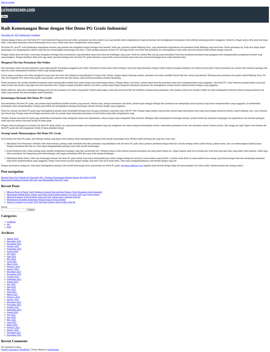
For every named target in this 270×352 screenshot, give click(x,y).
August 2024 (12, 251)
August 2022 (12, 312)
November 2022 (14, 304)
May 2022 (11, 320)
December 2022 (14, 302)
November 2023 (14, 274)
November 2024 (14, 244)
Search (4, 207)
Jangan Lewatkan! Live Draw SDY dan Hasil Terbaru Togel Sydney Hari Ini (41, 202)
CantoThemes (53, 349)
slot (8, 224)
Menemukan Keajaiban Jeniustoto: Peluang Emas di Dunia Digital (36, 199)
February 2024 (13, 266)
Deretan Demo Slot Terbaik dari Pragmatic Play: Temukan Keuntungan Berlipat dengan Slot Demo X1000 (48, 177)
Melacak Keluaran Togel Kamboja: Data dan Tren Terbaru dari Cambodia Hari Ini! (43, 197)
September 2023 (14, 279)
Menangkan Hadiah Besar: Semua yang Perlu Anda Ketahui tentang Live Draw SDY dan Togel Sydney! (53, 194)
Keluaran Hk (12, 21)
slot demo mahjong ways (132, 165)
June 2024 (11, 256)
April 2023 (11, 292)
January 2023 (13, 299)
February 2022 (13, 327)
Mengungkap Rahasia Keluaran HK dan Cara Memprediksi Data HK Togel (34, 180)
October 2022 (13, 307)
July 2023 (11, 284)
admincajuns (25, 35)
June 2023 (11, 287)
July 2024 (11, 254)
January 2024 (13, 269)
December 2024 (14, 241)
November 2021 (14, 335)
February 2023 (13, 297)
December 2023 (14, 271)
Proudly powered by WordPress (15, 349)
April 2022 (11, 322)
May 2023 (11, 289)
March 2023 (12, 294)
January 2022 (13, 330)
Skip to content (7, 2)
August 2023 (12, 282)
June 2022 (11, 317)
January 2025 (13, 239)
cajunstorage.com (18, 9)
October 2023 (13, 277)
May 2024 (11, 259)
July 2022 (11, 315)
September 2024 (14, 249)
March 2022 (12, 325)
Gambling (35, 35)
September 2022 (14, 309)
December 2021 (14, 332)
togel (9, 227)
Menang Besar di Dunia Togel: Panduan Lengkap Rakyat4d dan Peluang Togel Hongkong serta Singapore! (54, 192)
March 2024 (12, 264)
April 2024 (11, 261)
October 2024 (13, 246)
